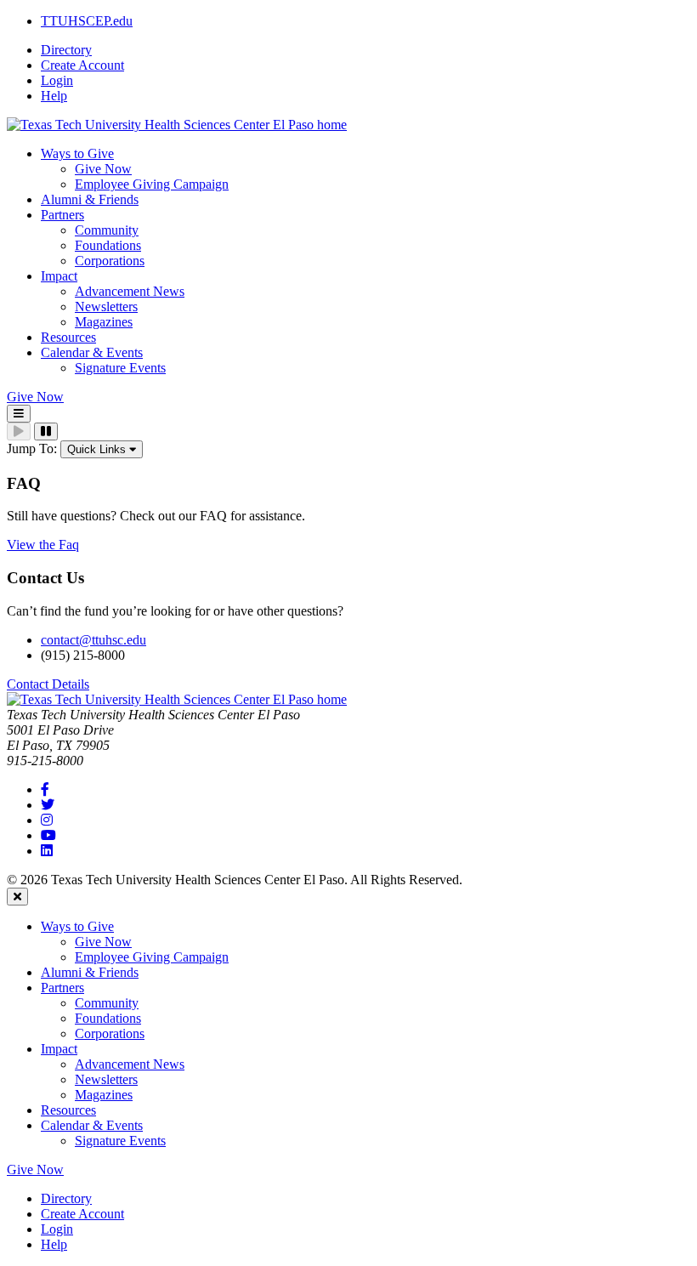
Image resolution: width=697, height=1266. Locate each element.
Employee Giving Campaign (152, 184)
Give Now (103, 169)
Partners (62, 987)
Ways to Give (77, 926)
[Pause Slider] (46, 431)
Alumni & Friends (90, 972)
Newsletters (106, 306)
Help (54, 95)
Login (57, 80)
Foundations (108, 245)
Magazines (104, 322)
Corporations (109, 260)
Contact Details (48, 684)
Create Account (82, 65)
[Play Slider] (19, 431)
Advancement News (129, 291)
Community (107, 230)
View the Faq (43, 544)
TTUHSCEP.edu (87, 21)
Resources (68, 1110)
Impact (59, 1049)
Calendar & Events (92, 1125)
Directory (66, 50)
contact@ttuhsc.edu (93, 640)
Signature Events (120, 367)
